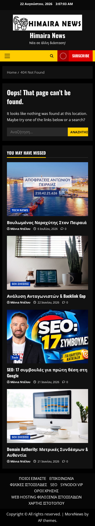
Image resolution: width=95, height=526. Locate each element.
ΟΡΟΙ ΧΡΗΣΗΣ (46, 490)
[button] (7, 56)
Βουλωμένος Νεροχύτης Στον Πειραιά (47, 222)
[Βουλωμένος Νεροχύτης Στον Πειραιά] (47, 189)
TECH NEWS (20, 210)
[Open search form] (51, 55)
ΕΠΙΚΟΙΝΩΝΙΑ (61, 478)
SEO (53, 484)
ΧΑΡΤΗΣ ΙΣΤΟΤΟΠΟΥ (46, 503)
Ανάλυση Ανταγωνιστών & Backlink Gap (46, 296)
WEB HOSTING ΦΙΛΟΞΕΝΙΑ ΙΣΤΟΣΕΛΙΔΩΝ (46, 497)
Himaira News (47, 35)
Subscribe (80, 55)
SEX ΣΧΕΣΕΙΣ (20, 284)
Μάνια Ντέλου (20, 229)
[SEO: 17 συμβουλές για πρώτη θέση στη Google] (47, 337)
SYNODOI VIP (71, 484)
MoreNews (74, 514)
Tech (15, 357)
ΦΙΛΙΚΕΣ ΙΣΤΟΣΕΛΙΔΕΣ (28, 484)
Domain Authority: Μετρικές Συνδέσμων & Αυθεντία (47, 452)
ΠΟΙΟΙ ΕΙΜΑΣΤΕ (32, 478)
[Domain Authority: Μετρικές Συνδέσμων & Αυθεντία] (47, 416)
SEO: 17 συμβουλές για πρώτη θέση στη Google (47, 372)
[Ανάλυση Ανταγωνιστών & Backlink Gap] (47, 263)
